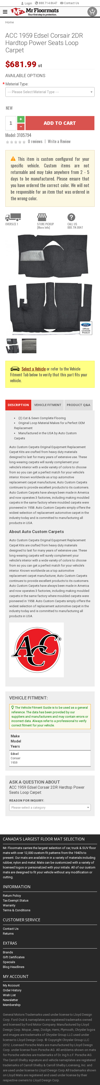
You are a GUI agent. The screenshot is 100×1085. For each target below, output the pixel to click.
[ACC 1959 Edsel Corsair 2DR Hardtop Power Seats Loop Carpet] (49, 284)
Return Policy (12, 895)
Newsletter (10, 1000)
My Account (11, 985)
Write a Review (59, 141)
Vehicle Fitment (47, 405)
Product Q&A (78, 405)
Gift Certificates (14, 957)
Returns (8, 933)
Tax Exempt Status (15, 900)
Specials (9, 962)
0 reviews (35, 141)
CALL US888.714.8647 (75, 226)
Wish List (9, 995)
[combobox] (49, 92)
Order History (12, 990)
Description (18, 405)
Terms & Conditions (16, 910)
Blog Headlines (13, 967)
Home (9, 22)
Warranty (9, 905)
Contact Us (71, 3)
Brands (8, 952)
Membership (12, 1005)
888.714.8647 (48, 3)
